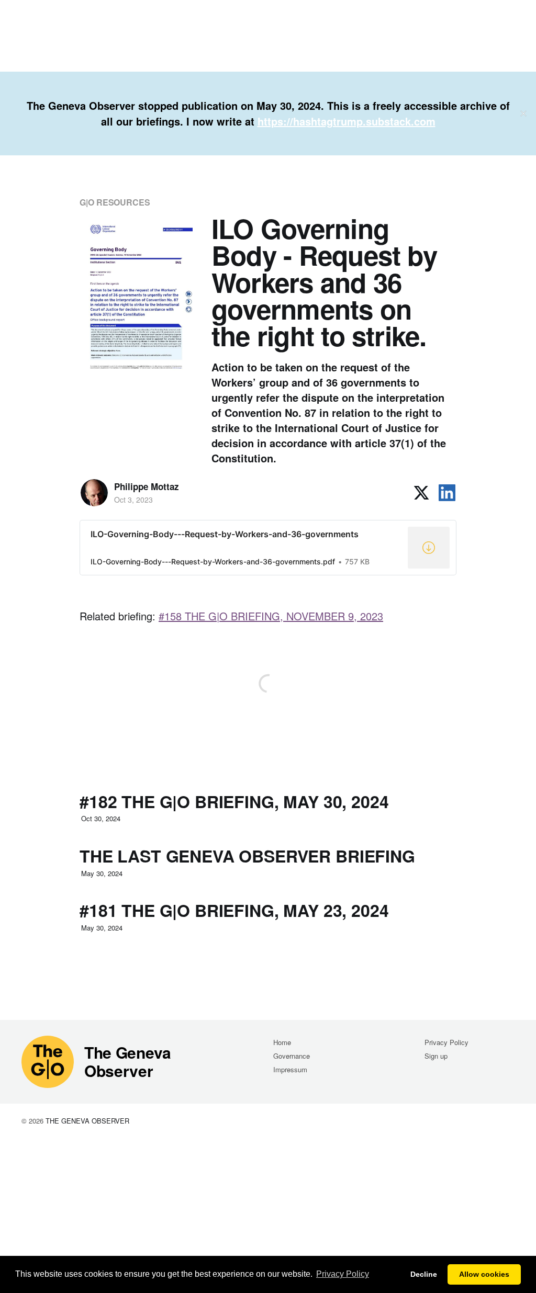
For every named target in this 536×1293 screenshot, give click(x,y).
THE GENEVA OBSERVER (87, 1121)
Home (282, 1042)
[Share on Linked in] (447, 492)
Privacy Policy (446, 1042)
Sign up (436, 1056)
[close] (523, 113)
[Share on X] (421, 492)
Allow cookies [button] (484, 1274)
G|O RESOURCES (115, 202)
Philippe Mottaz (146, 486)
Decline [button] (423, 1274)
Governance (291, 1056)
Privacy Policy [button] (342, 1273)
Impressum (290, 1069)
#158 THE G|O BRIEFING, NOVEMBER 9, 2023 (271, 615)
